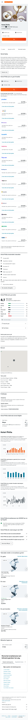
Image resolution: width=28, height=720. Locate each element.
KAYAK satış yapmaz (6, 704)
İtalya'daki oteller (22, 715)
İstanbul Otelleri (7, 677)
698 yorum (15, 26)
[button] (2, 2)
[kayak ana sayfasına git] (8, 2)
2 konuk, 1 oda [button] (6, 36)
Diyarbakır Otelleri (7, 671)
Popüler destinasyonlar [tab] (8, 662)
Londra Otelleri (7, 669)
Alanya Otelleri (6, 684)
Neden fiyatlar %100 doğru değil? (9, 709)
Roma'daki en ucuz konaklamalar (23, 582)
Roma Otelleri (14, 717)
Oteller (9, 715)
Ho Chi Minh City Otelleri (9, 687)
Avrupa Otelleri (14, 715)
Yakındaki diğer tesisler (22, 556)
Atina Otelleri (6, 686)
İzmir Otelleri (6, 678)
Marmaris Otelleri (7, 680)
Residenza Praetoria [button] (5, 625)
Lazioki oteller (8, 717)
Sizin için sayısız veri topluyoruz (9, 707)
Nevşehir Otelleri (7, 682)
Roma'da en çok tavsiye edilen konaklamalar (22, 609)
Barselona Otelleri (7, 673)
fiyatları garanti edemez (6, 700)
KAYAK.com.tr (4, 715)
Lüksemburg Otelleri (8, 675)
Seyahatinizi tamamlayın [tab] (20, 662)
